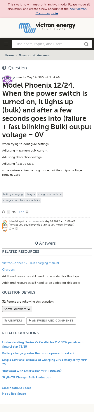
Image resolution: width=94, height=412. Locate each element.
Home (9, 55)
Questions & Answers (34, 55)
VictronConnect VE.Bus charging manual (31, 263)
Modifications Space (16, 388)
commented (35, 221)
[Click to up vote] (10, 228)
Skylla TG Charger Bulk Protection (26, 377)
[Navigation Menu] (6, 44)
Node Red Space (14, 393)
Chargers (8, 269)
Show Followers (15, 309)
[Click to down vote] (13, 228)
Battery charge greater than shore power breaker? (38, 353)
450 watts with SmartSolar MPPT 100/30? (32, 370)
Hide (20, 212)
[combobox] (52, 44)
